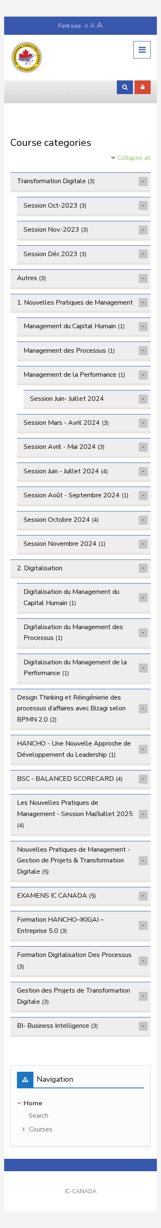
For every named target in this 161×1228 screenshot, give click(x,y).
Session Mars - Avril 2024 (62, 422)
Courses (40, 1129)
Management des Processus (65, 350)
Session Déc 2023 (51, 254)
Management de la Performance (70, 374)
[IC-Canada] (26, 57)
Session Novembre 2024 (60, 543)
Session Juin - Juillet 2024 (61, 471)
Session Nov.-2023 (51, 229)
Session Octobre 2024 (57, 519)
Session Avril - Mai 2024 (60, 446)
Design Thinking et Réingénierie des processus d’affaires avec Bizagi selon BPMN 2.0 (71, 708)
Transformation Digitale (51, 181)
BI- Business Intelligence (53, 1025)
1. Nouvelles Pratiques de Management (75, 302)
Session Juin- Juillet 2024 (67, 398)
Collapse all (134, 157)
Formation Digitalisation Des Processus (74, 954)
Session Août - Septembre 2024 (72, 495)
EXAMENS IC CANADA (52, 895)
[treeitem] (80, 1117)
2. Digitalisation (39, 568)
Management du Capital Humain (70, 326)
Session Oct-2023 (51, 205)
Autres (27, 278)
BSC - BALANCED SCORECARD (65, 778)
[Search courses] (125, 87)
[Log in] (143, 87)
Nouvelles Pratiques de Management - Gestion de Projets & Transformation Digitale (73, 860)
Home (33, 1103)
